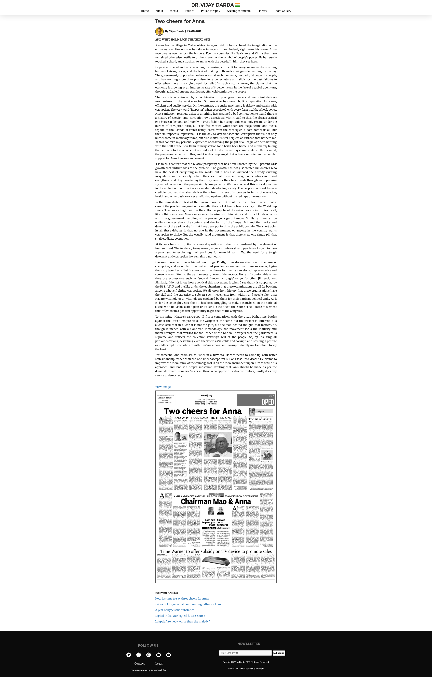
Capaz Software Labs (254, 668)
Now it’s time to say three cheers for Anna (182, 598)
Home (145, 10)
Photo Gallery (282, 10)
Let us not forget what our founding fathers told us (188, 604)
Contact (144, 663)
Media (174, 10)
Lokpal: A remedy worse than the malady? (182, 621)
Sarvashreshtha (158, 670)
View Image (163, 386)
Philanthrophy (210, 10)
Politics (189, 10)
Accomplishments (239, 10)
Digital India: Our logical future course (180, 615)
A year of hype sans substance (174, 610)
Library (262, 10)
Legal (159, 663)
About (159, 10)
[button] (307, 4)
